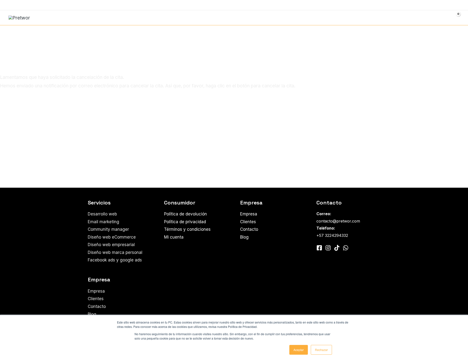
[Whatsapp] (25, 5)
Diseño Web (258, 17)
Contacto (448, 5)
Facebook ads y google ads (315, 17)
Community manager (376, 17)
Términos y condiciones (187, 229)
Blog (92, 314)
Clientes (96, 298)
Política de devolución (185, 214)
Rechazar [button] (321, 350)
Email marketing (424, 17)
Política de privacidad (185, 221)
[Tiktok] (337, 248)
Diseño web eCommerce (112, 237)
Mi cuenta (174, 237)
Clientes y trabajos (417, 5)
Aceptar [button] (298, 350)
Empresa (96, 291)
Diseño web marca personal (115, 252)
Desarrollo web (219, 17)
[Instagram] (18, 5)
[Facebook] (11, 5)
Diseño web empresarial (111, 244)
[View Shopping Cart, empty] (455, 17)
